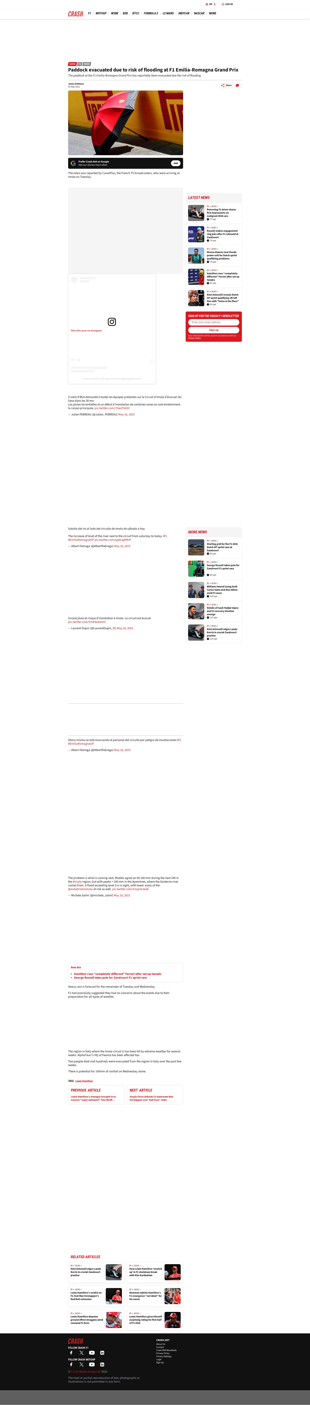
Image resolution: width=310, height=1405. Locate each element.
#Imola (77, 882)
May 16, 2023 (126, 414)
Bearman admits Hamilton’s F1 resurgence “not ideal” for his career (145, 1296)
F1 (90, 13)
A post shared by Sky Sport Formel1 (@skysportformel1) (112, 378)
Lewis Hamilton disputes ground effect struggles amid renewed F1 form (87, 1320)
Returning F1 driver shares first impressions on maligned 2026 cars (221, 213)
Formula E (151, 13)
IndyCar (184, 13)
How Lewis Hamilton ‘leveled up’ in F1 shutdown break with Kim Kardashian (145, 1272)
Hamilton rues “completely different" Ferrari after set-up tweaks (117, 974)
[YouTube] (93, 1353)
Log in (229, 4)
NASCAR (199, 13)
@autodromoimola (80, 889)
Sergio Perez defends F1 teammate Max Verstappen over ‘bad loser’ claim (151, 1098)
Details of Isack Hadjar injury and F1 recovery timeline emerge (222, 611)
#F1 (179, 740)
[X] (82, 1353)
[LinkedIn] (103, 1353)
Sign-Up (160, 1362)
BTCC (136, 13)
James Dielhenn (76, 84)
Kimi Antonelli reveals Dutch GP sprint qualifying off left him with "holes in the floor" (223, 298)
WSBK (114, 13)
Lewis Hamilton (84, 1081)
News (87, 64)
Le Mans (168, 13)
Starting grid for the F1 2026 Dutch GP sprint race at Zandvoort (222, 547)
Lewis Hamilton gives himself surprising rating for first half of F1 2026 (145, 1320)
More (212, 13)
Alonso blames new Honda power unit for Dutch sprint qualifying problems (222, 255)
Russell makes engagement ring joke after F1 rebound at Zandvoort (222, 234)
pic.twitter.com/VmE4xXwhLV (87, 622)
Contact (160, 1347)
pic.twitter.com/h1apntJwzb (130, 889)
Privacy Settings (163, 1356)
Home (72, 64)
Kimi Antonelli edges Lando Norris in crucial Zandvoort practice (86, 1272)
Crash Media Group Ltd (86, 1372)
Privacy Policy (194, 338)
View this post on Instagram (86, 330)
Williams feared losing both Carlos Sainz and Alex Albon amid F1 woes (222, 590)
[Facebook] (72, 1353)
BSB (125, 13)
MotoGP (101, 13)
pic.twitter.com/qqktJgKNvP (113, 540)
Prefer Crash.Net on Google (93, 161)
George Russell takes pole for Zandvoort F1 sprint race (110, 978)
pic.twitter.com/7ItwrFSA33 (112, 408)
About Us (160, 1344)
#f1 (165, 536)
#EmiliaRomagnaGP (81, 540)
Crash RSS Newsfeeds (166, 1350)
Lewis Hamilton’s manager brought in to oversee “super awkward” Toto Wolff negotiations (93, 1098)
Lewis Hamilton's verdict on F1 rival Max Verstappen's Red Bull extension (86, 1296)
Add (176, 163)
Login (159, 1359)
